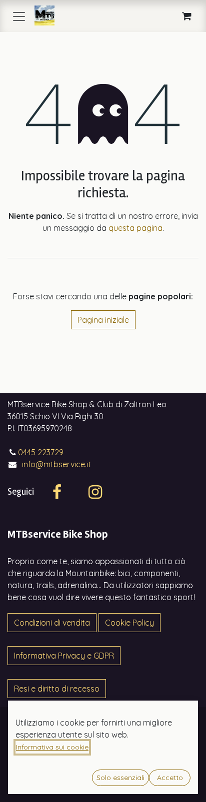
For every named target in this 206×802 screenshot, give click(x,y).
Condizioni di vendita (52, 623)
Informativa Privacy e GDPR (64, 656)
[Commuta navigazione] (19, 16)
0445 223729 (41, 452)
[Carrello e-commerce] (186, 16)
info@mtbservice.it (56, 464)
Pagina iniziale (103, 320)
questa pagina (135, 228)
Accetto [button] (170, 777)
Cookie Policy (129, 623)
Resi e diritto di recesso (57, 689)
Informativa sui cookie (52, 747)
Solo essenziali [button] (120, 777)
